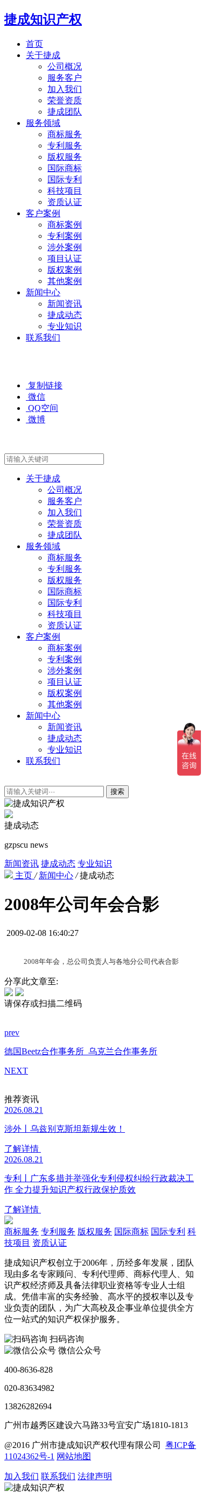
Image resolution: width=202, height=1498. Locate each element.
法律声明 (95, 1476)
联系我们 (43, 337)
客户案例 (43, 213)
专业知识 (64, 326)
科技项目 (64, 190)
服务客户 (64, 77)
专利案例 (64, 235)
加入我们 (64, 89)
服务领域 (43, 122)
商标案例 (64, 224)
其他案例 (64, 281)
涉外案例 (64, 247)
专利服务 (64, 145)
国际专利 (64, 179)
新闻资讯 (64, 303)
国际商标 (64, 168)
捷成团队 (64, 111)
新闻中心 (43, 292)
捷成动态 (64, 315)
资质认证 (64, 202)
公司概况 (64, 66)
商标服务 (64, 134)
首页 (34, 43)
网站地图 (74, 1456)
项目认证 (64, 258)
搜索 (117, 791)
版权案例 (64, 269)
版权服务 (64, 156)
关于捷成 (43, 55)
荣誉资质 (64, 100)
